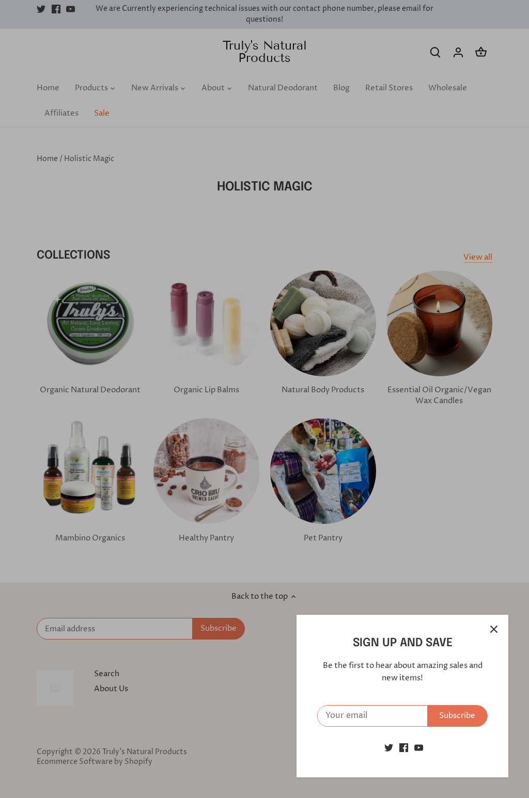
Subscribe (457, 715)
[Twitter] (388, 747)
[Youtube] (418, 747)
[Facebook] (403, 747)
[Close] (494, 629)
